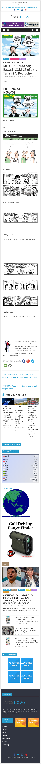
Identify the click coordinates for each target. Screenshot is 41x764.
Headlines (21, 590)
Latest (28, 590)
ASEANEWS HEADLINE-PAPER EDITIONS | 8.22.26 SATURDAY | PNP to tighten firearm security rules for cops (26, 641)
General (14, 590)
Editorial (4, 729)
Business (4, 741)
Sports (4, 732)
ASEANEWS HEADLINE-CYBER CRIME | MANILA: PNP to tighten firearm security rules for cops (25, 630)
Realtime (12, 516)
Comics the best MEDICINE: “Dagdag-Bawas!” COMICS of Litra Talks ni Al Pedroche (20, 79)
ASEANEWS (7, 590)
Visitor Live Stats (7, 488)
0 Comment (25, 76)
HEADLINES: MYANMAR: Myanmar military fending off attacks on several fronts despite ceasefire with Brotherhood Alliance (33, 419)
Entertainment (14, 59)
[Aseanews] (4, 30)
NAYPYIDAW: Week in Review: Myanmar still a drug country (20, 387)
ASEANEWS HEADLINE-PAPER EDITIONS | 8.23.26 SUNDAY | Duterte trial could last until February (26, 619)
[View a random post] (37, 30)
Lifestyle (22, 59)
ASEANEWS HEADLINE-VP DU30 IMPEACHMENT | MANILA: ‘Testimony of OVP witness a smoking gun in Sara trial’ (18, 599)
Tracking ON (19, 516)
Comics (6, 59)
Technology (5, 745)
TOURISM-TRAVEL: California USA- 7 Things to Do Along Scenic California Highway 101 (19, 415)
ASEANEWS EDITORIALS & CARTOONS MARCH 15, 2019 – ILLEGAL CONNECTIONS (19, 375)
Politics (6, 592)
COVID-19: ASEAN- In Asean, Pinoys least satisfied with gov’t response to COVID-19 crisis (8, 414)
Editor (17, 76)
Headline (4, 726)
